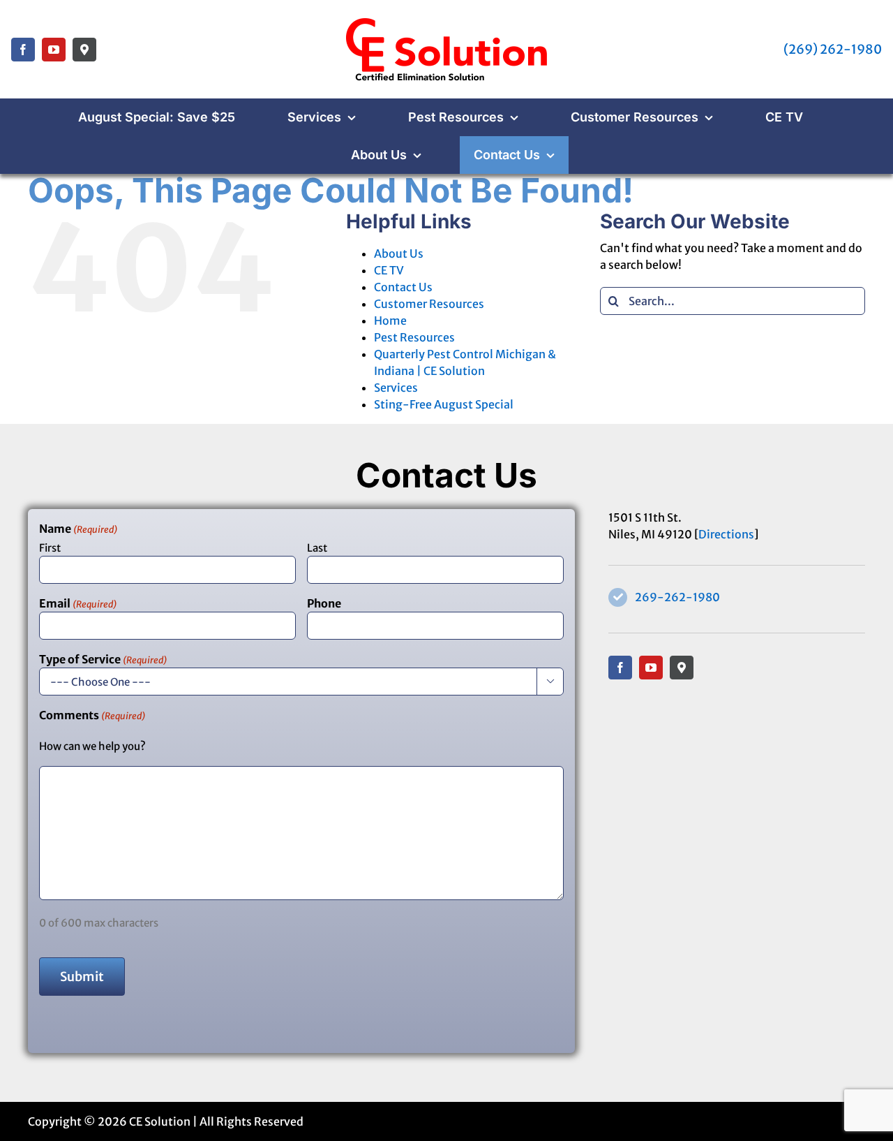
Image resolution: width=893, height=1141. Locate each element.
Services (396, 388)
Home (390, 320)
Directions (726, 534)
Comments (92, 715)
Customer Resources (429, 304)
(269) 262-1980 (832, 49)
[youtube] (54, 49)
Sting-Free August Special (443, 404)
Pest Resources (414, 337)
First (50, 547)
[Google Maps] (84, 49)
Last (317, 547)
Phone (324, 603)
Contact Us (403, 287)
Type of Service (103, 659)
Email (78, 603)
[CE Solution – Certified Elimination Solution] (446, 20)
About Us (398, 253)
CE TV (389, 270)
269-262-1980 (677, 597)
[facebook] (23, 49)
